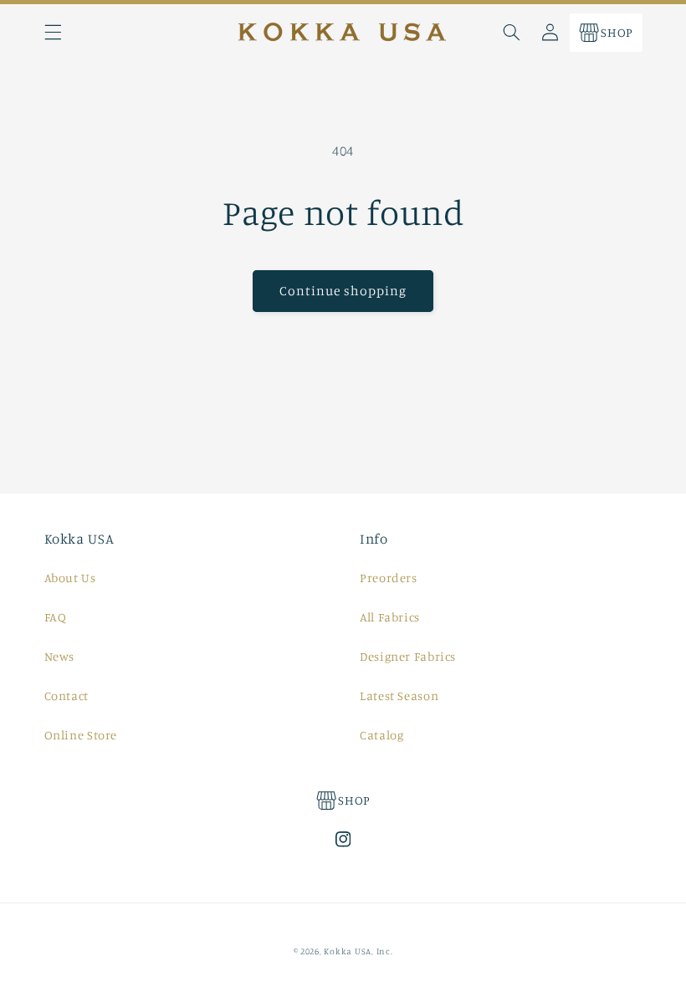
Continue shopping (343, 291)
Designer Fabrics (408, 656)
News (59, 656)
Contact (66, 695)
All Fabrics (390, 617)
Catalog (381, 735)
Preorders (388, 577)
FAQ (55, 617)
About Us (70, 577)
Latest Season (399, 695)
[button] (52, 32)
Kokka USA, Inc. (358, 951)
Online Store (81, 735)
